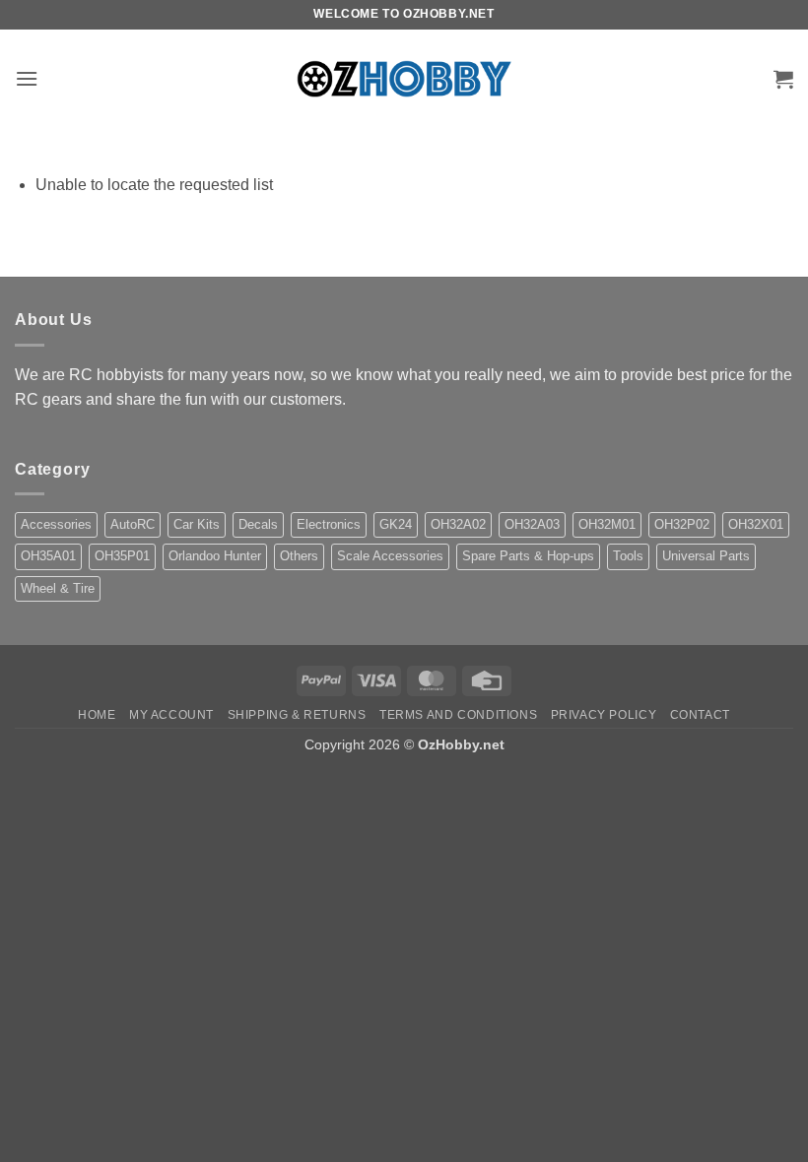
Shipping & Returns (297, 715)
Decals (258, 524)
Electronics (329, 524)
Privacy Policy (604, 715)
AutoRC (132, 524)
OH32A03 (532, 524)
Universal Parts (706, 556)
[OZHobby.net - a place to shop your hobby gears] (404, 78)
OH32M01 (607, 524)
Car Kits (196, 524)
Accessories (56, 524)
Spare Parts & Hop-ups (528, 556)
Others (299, 556)
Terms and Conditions (458, 715)
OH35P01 (122, 556)
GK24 (395, 524)
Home (96, 715)
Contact (700, 715)
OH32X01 (755, 524)
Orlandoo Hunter (214, 556)
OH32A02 (458, 524)
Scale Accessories (390, 556)
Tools (628, 556)
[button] (26, 78)
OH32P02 (681, 524)
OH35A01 (48, 556)
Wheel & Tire (58, 588)
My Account (171, 715)
